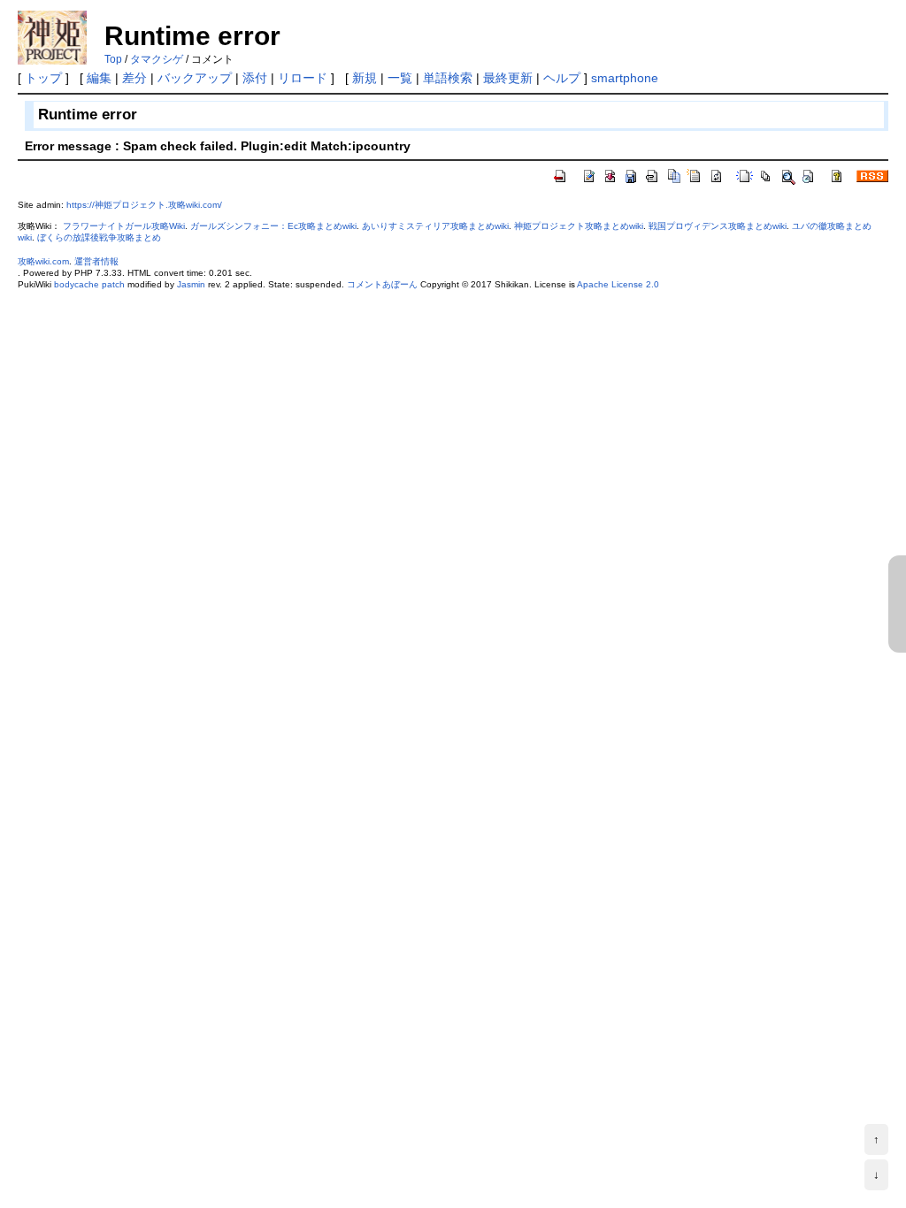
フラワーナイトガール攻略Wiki (124, 226)
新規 (364, 78)
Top (113, 59)
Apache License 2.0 (618, 284)
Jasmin (191, 284)
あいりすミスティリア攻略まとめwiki (435, 226)
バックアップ (194, 78)
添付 (254, 78)
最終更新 (508, 78)
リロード (302, 78)
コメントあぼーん (382, 284)
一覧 (400, 78)
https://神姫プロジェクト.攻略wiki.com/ (144, 205)
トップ (43, 78)
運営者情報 (96, 261)
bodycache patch (89, 284)
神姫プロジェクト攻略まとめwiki (578, 226)
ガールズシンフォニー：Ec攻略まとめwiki (273, 226)
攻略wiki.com (43, 261)
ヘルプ (561, 78)
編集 (99, 78)
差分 (134, 78)
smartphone (624, 78)
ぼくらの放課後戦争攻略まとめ (99, 237)
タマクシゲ (156, 59)
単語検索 (447, 78)
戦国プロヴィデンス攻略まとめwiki (718, 226)
